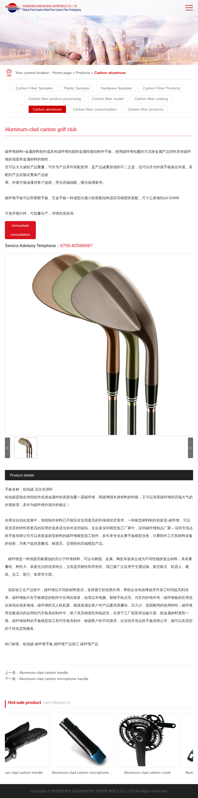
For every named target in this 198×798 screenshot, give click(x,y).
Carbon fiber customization (95, 109)
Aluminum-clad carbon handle (43, 672)
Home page (62, 73)
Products (83, 73)
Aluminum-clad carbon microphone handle (53, 679)
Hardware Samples (116, 88)
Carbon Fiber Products (161, 88)
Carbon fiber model (107, 99)
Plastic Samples (77, 88)
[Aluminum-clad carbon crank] (141, 767)
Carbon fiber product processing (54, 99)
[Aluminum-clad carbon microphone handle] (76, 767)
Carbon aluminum (47, 109)
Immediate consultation (20, 230)
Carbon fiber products (145, 109)
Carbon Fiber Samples (34, 88)
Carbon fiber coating (151, 99)
